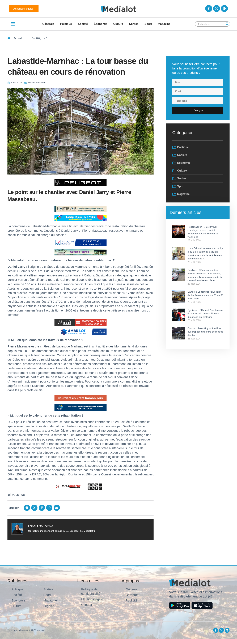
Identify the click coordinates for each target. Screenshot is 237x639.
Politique (66, 23)
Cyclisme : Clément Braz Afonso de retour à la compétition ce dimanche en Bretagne (205, 313)
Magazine (164, 23)
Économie (100, 23)
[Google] (224, 8)
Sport (148, 23)
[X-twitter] (216, 8)
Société (83, 23)
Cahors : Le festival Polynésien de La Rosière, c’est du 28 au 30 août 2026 (205, 295)
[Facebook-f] (208, 8)
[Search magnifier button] (227, 24)
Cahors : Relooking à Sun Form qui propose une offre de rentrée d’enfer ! (205, 332)
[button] (27, 508)
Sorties (133, 23)
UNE (44, 38)
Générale (48, 23)
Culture (118, 23)
